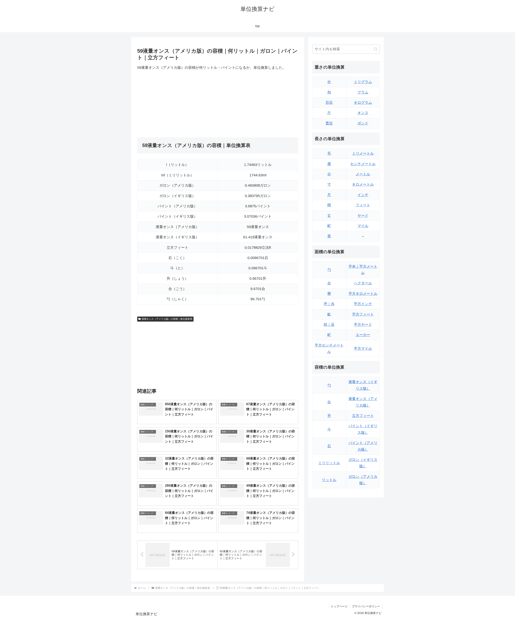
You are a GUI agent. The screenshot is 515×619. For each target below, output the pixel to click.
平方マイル (363, 349)
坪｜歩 (329, 304)
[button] (375, 49)
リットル (329, 480)
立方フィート (363, 416)
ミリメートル (363, 153)
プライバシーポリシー (366, 606)
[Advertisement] (177, 104)
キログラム (363, 103)
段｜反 (329, 325)
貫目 (329, 123)
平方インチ (363, 304)
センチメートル (363, 164)
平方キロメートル (362, 294)
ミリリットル (329, 463)
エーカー (363, 335)
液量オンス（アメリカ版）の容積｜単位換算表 (167, 319)
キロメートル (363, 184)
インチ (362, 195)
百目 (329, 103)
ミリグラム (363, 82)
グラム (362, 92)
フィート (363, 205)
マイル (362, 226)
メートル (363, 174)
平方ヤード (363, 325)
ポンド (362, 123)
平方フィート (363, 314)
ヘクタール (363, 283)
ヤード (362, 216)
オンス (362, 113)
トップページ (339, 606)
